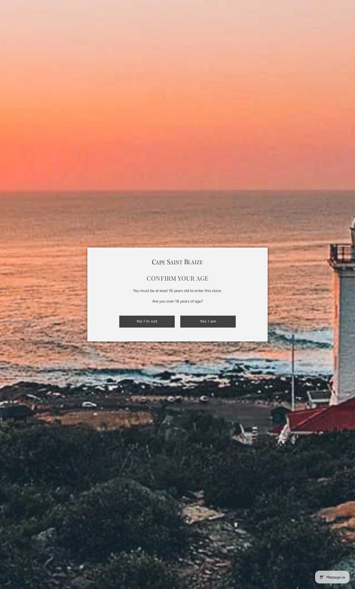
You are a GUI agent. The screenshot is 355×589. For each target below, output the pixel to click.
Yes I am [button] (208, 321)
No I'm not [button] (147, 321)
